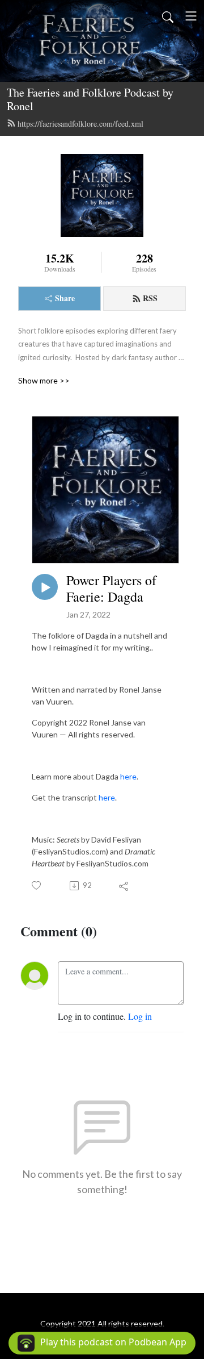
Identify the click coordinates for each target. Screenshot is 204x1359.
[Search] (168, 16)
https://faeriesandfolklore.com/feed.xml (80, 123)
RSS (150, 298)
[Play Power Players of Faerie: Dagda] (45, 587)
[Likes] (37, 885)
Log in (140, 1016)
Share (65, 298)
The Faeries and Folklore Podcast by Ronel (90, 99)
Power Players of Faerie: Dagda (111, 588)
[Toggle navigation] (191, 16)
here (128, 776)
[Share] (124, 885)
